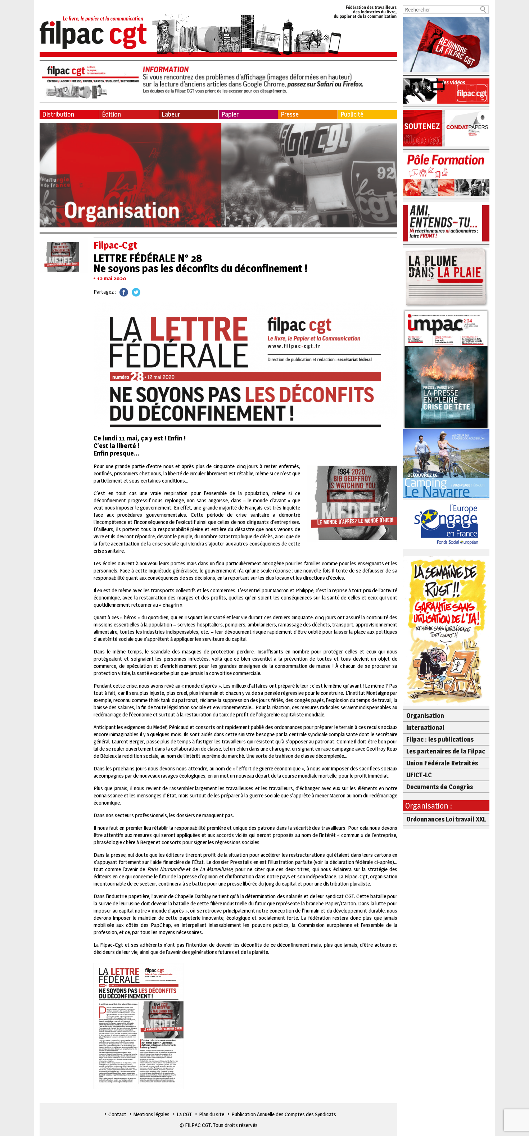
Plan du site (211, 1114)
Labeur (171, 114)
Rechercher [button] (483, 9)
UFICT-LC (419, 775)
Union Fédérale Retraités (442, 763)
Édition (111, 114)
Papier (230, 114)
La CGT (184, 1114)
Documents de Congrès (439, 787)
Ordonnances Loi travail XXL (446, 819)
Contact (117, 1114)
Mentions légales (151, 1114)
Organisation (425, 715)
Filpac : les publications (440, 739)
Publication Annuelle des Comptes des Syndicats (283, 1114)
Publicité (351, 114)
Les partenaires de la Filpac (445, 751)
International (425, 727)
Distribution (58, 114)
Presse (290, 114)
